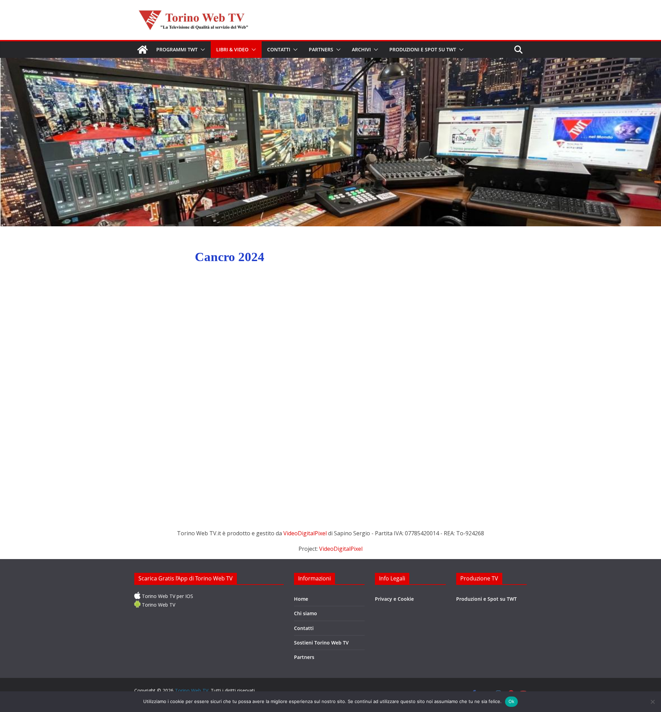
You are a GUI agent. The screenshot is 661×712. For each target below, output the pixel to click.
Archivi (361, 49)
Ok (511, 701)
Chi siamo (305, 613)
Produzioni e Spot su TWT (422, 49)
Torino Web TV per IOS (166, 596)
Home (301, 599)
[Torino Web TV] (142, 49)
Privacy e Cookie (394, 599)
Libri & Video (232, 49)
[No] (652, 701)
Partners (321, 49)
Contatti (278, 49)
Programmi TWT (177, 49)
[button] (201, 49)
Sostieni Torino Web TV (321, 642)
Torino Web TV (157, 604)
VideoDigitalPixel (305, 533)
